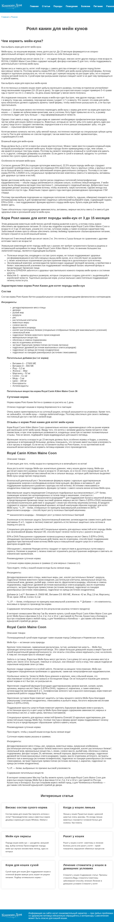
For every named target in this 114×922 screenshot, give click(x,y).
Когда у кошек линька (79, 807)
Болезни (85, 6)
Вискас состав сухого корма (26, 807)
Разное (110, 6)
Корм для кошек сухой (22, 865)
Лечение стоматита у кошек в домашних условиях (84, 866)
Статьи (46, 6)
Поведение (72, 6)
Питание (98, 6)
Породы (58, 6)
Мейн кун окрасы (18, 836)
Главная (34, 6)
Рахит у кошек (73, 836)
